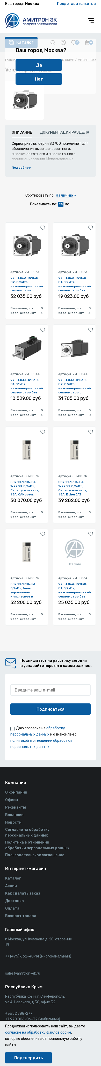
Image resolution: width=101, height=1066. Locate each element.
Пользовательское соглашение (34, 855)
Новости (13, 822)
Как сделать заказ (22, 893)
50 (67, 204)
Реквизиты (15, 807)
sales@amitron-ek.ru (22, 973)
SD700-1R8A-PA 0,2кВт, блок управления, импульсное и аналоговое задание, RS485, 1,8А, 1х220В (23, 589)
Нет (39, 79)
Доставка (14, 901)
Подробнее (21, 167)
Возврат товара (20, 916)
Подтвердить (28, 1057)
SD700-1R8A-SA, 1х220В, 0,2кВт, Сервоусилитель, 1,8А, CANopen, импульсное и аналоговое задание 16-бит (24, 487)
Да (39, 65)
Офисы (11, 800)
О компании (16, 792)
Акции (11, 886)
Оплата (12, 908)
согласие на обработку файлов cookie (38, 1032)
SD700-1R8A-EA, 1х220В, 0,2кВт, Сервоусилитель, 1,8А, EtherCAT (72, 487)
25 (61, 204)
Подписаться (50, 709)
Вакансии (14, 815)
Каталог (13, 878)
